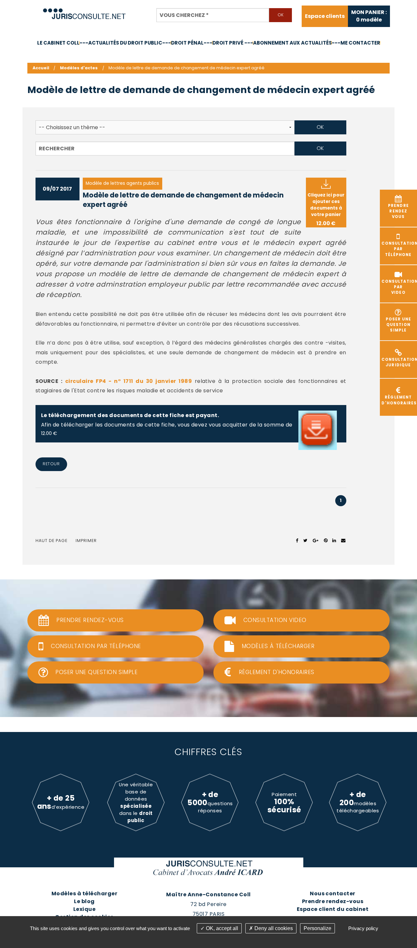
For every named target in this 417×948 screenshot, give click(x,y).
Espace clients (325, 16)
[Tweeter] (305, 541)
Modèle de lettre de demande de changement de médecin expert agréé (183, 199)
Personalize (317, 928)
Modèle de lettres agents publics (122, 183)
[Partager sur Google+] (316, 541)
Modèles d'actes (79, 68)
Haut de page (51, 540)
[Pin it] (325, 541)
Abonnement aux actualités (292, 43)
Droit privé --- (232, 43)
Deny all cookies (273, 928)
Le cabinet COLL (58, 43)
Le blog (84, 901)
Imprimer (86, 540)
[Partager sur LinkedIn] (334, 541)
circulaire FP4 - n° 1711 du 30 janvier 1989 (128, 381)
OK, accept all (221, 928)
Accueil (41, 68)
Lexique (84, 909)
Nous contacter (332, 893)
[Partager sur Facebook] (297, 541)
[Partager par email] (343, 541)
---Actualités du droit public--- (125, 43)
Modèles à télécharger (84, 893)
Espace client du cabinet (333, 909)
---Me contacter (356, 43)
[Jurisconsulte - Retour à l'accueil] (84, 11)
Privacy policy (363, 928)
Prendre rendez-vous (332, 901)
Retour (51, 464)
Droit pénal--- (191, 43)
